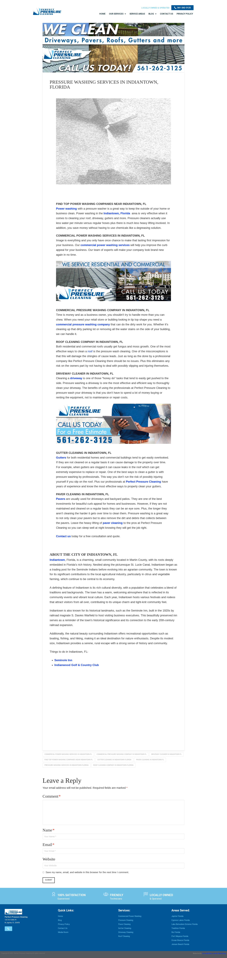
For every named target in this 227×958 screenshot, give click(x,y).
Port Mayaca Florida (179, 936)
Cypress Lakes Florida (180, 920)
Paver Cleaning (124, 924)
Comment (52, 796)
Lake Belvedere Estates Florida (184, 924)
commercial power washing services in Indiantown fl (68, 754)
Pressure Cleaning (125, 920)
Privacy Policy (185, 14)
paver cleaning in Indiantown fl (150, 760)
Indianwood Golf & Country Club (76, 665)
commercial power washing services (105, 245)
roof (90, 351)
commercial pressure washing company (83, 324)
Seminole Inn (63, 660)
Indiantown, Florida (117, 213)
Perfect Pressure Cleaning (143, 481)
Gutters (61, 457)
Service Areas (137, 14)
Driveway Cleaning (125, 932)
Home (102, 14)
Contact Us (166, 14)
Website (49, 859)
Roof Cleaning (124, 936)
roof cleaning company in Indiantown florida (113, 765)
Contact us (63, 536)
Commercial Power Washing (129, 916)
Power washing (66, 208)
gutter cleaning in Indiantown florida (114, 760)
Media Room (63, 932)
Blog (151, 14)
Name (49, 830)
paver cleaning (113, 522)
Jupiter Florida (177, 916)
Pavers (60, 498)
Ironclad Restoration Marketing (214, 953)
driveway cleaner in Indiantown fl (166, 754)
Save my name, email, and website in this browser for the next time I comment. (87, 872)
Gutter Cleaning (124, 928)
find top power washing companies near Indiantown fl (68, 760)
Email (48, 844)
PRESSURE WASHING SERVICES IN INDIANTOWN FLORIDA (66, 765)
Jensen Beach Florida (180, 944)
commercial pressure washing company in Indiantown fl (121, 754)
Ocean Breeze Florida (180, 940)
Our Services (116, 14)
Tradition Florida (178, 928)
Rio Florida (175, 932)
